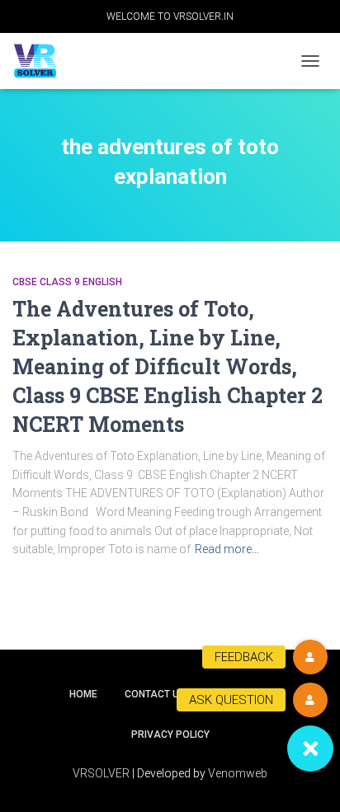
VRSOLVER (101, 773)
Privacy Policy (170, 734)
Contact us (155, 694)
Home (83, 694)
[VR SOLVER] (41, 61)
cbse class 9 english (67, 282)
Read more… (227, 549)
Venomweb (237, 773)
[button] (310, 748)
